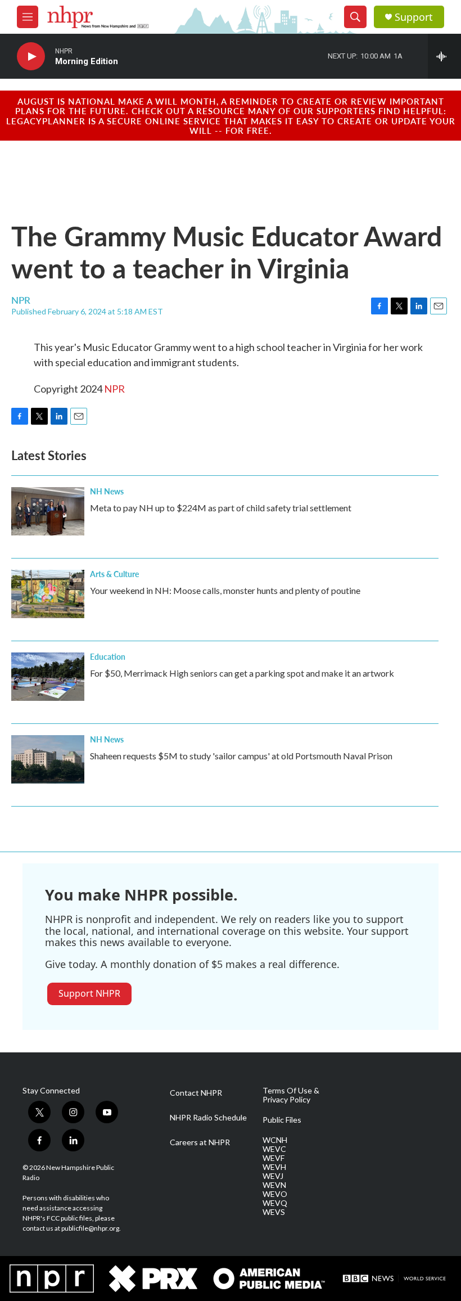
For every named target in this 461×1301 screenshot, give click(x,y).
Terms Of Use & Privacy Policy (291, 1095)
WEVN (274, 1185)
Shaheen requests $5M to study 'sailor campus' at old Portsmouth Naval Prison (241, 755)
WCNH (275, 1140)
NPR (114, 388)
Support (414, 17)
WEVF (273, 1158)
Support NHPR (89, 993)
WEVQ (275, 1203)
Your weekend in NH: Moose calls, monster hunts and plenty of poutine (225, 590)
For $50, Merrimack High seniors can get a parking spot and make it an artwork (242, 673)
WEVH (274, 1167)
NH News (107, 491)
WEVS (274, 1212)
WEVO (275, 1194)
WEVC (274, 1149)
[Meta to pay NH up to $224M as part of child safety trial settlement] (47, 511)
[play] (31, 56)
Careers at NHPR (200, 1142)
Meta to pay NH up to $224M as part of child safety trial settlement (220, 507)
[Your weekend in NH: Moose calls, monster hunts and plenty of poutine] (47, 594)
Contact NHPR (196, 1092)
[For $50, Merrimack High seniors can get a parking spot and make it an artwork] (47, 676)
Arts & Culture (114, 573)
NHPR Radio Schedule (208, 1117)
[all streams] (444, 56)
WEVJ (273, 1176)
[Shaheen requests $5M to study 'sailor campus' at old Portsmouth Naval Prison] (47, 759)
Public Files (282, 1119)
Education (107, 656)
